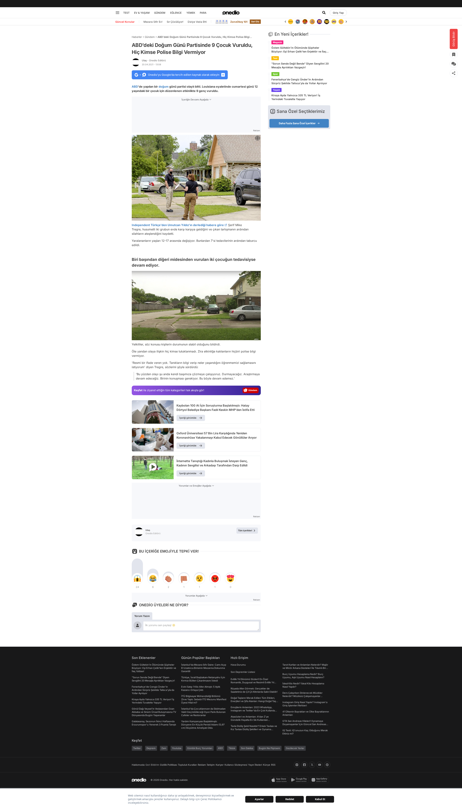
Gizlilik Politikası (168, 764)
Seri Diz (255, 21)
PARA (203, 12)
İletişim (211, 764)
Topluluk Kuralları (187, 764)
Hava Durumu (238, 664)
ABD (135, 86)
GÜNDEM (159, 12)
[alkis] (341, 21)
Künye (266, 764)
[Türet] (305, 21)
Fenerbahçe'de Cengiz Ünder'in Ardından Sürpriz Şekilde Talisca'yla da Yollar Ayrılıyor (299, 81)
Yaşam (276, 90)
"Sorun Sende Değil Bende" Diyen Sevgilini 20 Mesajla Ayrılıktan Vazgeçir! (300, 65)
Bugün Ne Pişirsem (269, 748)
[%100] (290, 21)
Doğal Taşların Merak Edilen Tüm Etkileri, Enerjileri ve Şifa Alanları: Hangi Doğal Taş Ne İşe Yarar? (253, 701)
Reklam (202, 764)
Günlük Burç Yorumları (199, 748)
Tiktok (231, 748)
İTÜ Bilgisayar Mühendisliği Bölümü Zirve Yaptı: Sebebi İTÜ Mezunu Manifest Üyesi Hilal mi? (203, 699)
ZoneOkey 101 (238, 21)
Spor (275, 74)
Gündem (150, 36)
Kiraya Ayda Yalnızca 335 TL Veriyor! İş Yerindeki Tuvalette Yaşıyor (295, 97)
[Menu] (117, 12)
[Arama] (324, 12)
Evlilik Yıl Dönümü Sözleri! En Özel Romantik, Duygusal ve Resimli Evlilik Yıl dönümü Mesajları (252, 682)
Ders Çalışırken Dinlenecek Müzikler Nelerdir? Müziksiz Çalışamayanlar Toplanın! (302, 696)
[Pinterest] (327, 765)
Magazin (277, 42)
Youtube (176, 748)
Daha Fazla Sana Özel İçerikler (297, 123)
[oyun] (333, 21)
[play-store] (300, 780)
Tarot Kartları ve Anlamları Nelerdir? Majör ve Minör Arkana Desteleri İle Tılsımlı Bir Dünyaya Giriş (305, 668)
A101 (220, 748)
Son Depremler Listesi (243, 671)
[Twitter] (312, 765)
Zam (163, 748)
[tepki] (137, 578)
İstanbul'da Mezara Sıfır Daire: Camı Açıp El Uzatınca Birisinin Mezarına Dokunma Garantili (203, 668)
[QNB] (297, 21)
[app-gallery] (320, 780)
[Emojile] (326, 21)
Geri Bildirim (152, 764)
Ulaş (154, 60)
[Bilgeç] (312, 21)
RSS (273, 764)
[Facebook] (304, 765)
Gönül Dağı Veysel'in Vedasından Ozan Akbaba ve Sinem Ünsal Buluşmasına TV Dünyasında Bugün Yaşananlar (154, 712)
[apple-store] (280, 780)
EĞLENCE (176, 12)
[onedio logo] (231, 12)
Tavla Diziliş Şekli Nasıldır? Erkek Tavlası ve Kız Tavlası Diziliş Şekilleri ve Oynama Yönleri (254, 729)
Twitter (137, 748)
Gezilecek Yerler (295, 748)
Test (275, 58)
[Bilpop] (319, 21)
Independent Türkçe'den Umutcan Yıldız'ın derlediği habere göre (178, 225)
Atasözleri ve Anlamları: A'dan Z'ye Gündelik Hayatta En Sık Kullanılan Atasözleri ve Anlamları (250, 720)
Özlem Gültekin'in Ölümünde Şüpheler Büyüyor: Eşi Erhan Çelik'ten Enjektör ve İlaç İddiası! (298, 49)
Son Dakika (247, 748)
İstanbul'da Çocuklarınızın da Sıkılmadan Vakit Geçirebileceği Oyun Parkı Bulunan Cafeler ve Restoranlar (203, 712)
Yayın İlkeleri (255, 764)
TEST (126, 12)
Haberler (137, 36)
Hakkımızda (138, 764)
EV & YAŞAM (142, 12)
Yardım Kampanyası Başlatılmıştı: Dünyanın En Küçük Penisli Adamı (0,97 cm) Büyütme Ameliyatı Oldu (203, 724)
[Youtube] (320, 765)
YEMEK (190, 12)
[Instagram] (297, 765)
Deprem (151, 748)
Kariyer (220, 764)
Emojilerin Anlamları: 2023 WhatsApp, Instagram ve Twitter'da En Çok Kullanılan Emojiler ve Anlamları (253, 710)
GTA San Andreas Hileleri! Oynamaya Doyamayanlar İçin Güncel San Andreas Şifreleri (304, 724)
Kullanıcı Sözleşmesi (236, 764)
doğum (164, 86)
